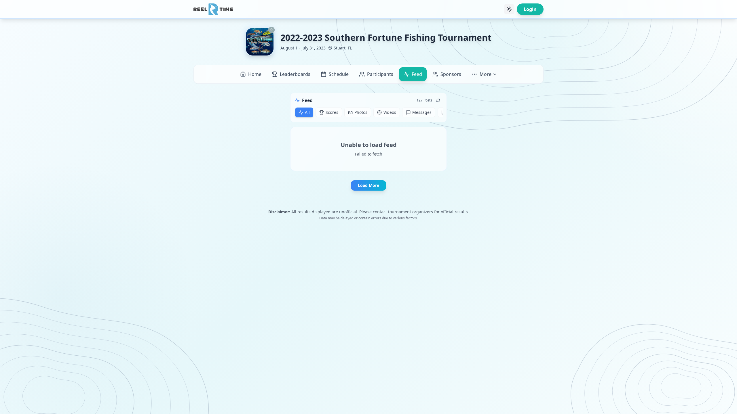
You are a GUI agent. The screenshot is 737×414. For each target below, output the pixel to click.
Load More (368, 185)
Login (530, 9)
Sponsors (450, 74)
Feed (417, 74)
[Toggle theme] (509, 9)
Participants (380, 74)
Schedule (339, 74)
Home (254, 74)
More (485, 74)
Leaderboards (295, 74)
